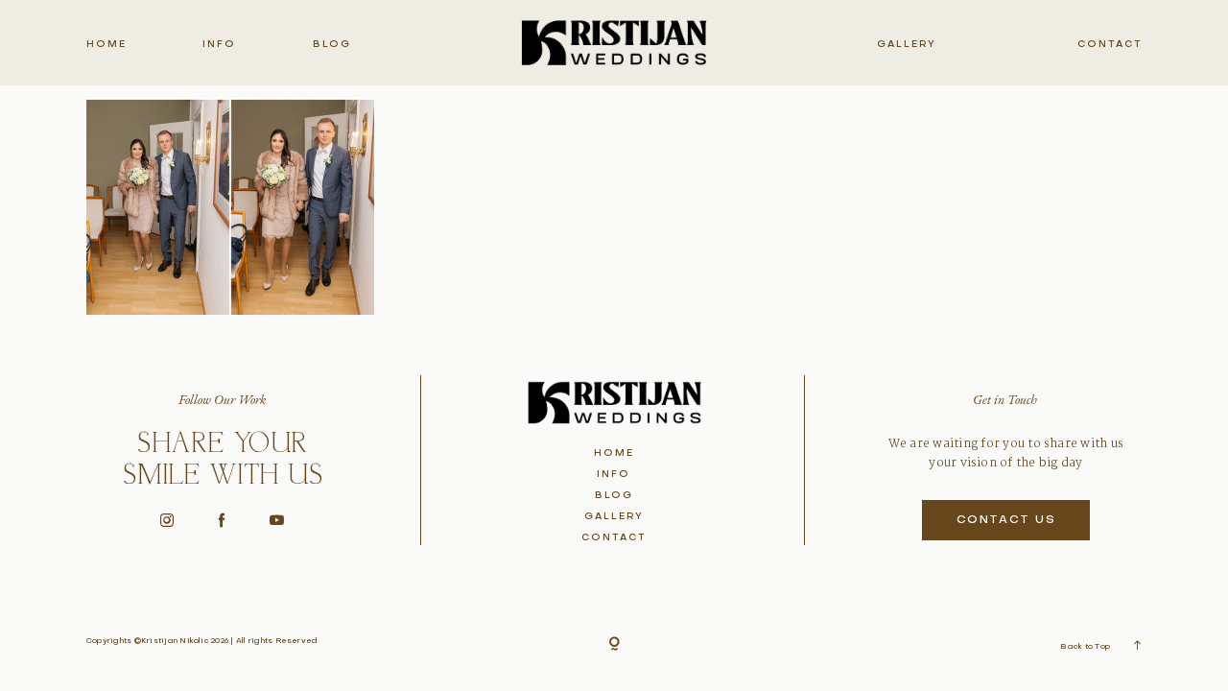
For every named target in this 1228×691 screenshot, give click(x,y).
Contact (1109, 44)
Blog (332, 44)
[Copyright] (614, 644)
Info (219, 44)
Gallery (906, 44)
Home (106, 44)
